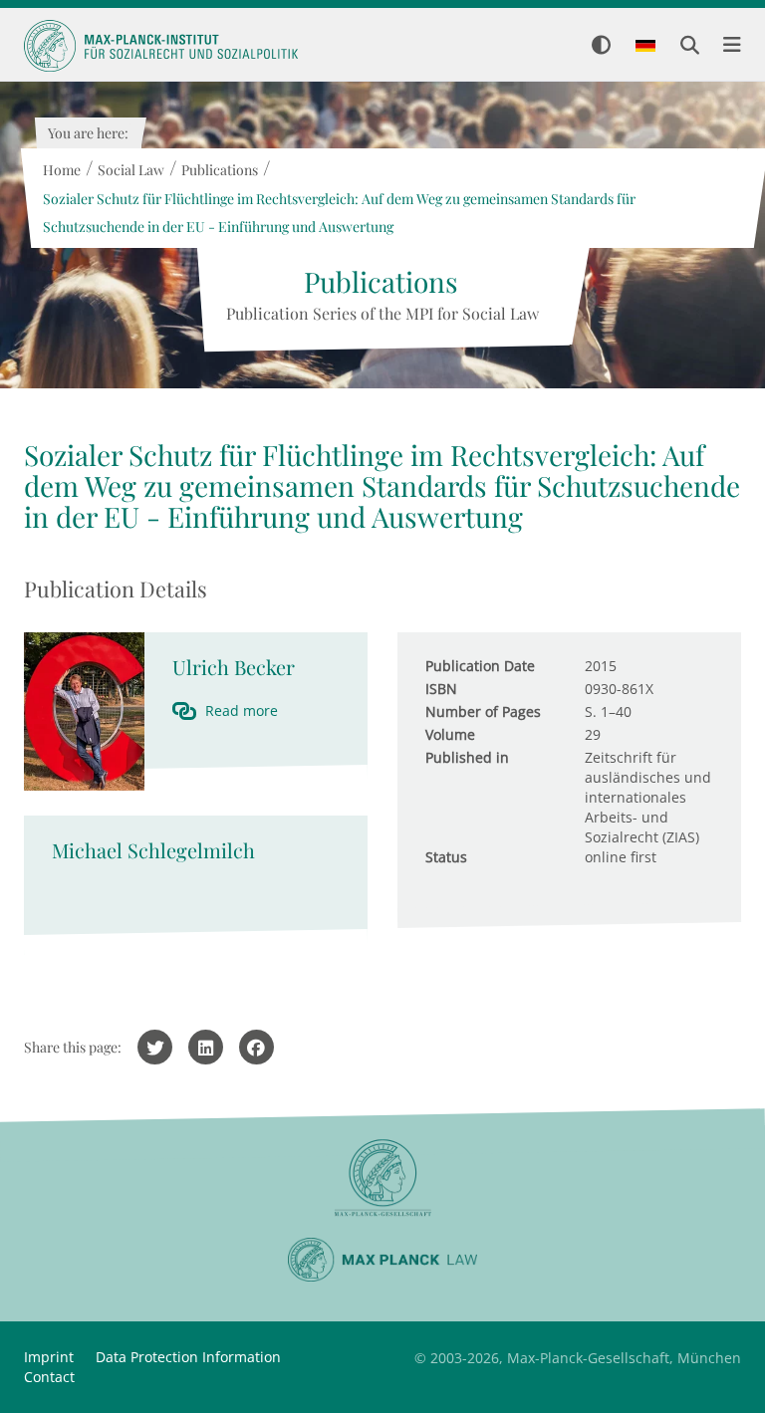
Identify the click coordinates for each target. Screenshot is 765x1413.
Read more (241, 710)
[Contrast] (601, 46)
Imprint (49, 1356)
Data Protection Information (188, 1356)
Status (446, 856)
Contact (49, 1376)
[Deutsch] (645, 47)
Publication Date (480, 665)
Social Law (130, 169)
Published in (467, 757)
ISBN (441, 688)
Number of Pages (483, 711)
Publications (218, 169)
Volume (450, 734)
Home (61, 169)
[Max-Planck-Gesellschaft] (382, 1178)
